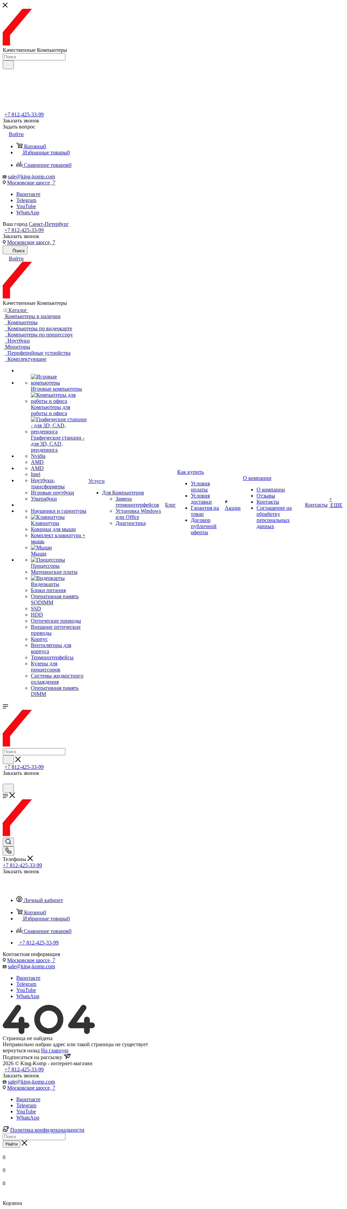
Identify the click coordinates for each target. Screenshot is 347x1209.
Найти (11, 1144)
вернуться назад (21, 1050)
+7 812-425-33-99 (24, 114)
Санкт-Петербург (49, 224)
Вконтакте (28, 194)
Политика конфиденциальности (47, 1130)
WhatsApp (27, 212)
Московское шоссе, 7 (31, 183)
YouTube (26, 206)
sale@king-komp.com (31, 176)
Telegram (26, 200)
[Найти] (8, 64)
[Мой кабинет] (6, 780)
